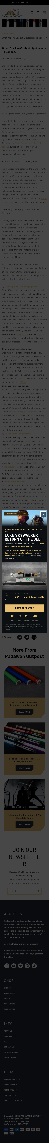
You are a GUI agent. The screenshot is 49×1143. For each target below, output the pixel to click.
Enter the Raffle (24, 608)
